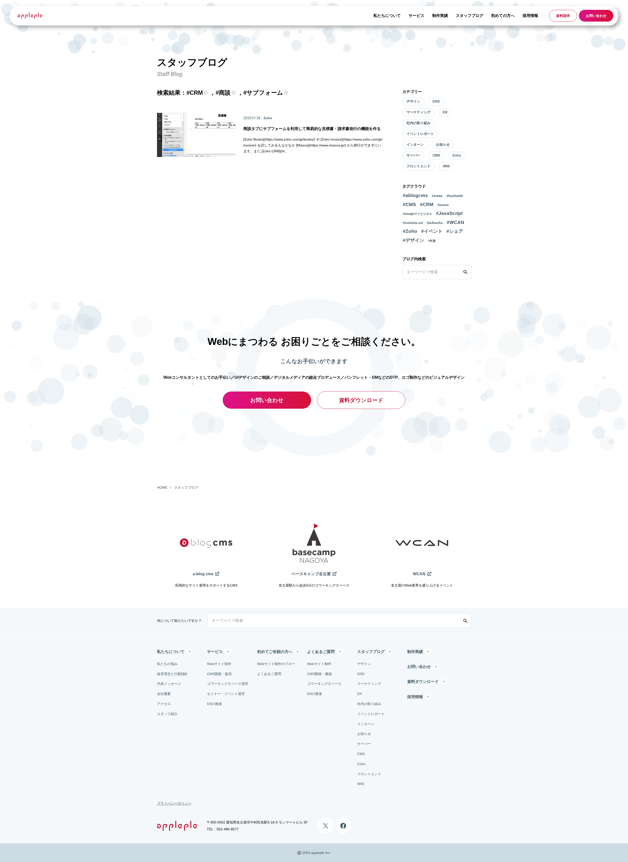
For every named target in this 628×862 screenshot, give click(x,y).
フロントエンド (418, 166)
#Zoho (410, 231)
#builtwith (454, 196)
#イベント (432, 231)
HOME (162, 487)
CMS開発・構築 (319, 674)
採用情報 (530, 15)
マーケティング (418, 112)
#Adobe (437, 196)
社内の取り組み (418, 123)
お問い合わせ (596, 16)
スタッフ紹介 (167, 714)
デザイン (413, 101)
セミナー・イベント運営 (226, 694)
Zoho (456, 155)
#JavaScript (449, 213)
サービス (416, 15)
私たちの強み (167, 664)
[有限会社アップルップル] (30, 16)
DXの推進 (214, 704)
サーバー (413, 155)
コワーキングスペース (324, 684)
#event (443, 205)
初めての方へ (503, 15)
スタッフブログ (469, 15)
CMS (436, 155)
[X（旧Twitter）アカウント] (325, 826)
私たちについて (387, 15)
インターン (415, 144)
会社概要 (164, 694)
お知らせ (443, 144)
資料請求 (563, 16)
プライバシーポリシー (174, 803)
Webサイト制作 (219, 664)
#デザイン (413, 240)
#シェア (454, 231)
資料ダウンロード (361, 400)
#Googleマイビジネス (417, 214)
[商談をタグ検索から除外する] (233, 92)
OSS (436, 101)
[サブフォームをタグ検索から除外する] (285, 92)
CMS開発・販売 (219, 674)
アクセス (164, 704)
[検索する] (466, 272)
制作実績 (440, 15)
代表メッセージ (169, 684)
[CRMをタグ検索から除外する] (205, 92)
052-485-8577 (228, 829)
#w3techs (435, 223)
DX (445, 112)
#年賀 (432, 241)
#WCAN (455, 222)
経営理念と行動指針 (172, 674)
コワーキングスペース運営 (227, 684)
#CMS (409, 204)
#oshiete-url (413, 223)
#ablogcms (415, 195)
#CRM (426, 204)
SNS (446, 166)
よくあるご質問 (269, 674)
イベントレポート (420, 134)
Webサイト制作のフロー (276, 664)
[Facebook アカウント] (343, 826)
